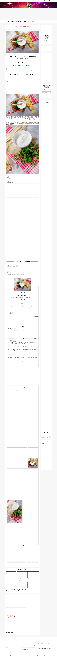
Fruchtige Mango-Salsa (32, 578)
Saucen (28, 26)
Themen (24, 21)
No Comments (24, 60)
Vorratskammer (24, 26)
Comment (7, 619)
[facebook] (10, 655)
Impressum (38, 655)
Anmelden (29, 655)
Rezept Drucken (28, 65)
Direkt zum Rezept (17, 65)
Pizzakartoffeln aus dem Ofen (45, 643)
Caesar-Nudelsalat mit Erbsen (46, 92)
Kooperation (35, 655)
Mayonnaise (22, 274)
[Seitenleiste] (6, 20)
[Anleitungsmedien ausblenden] (36, 338)
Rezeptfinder (18, 21)
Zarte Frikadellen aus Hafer (44, 645)
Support (47, 40)
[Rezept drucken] (35, 316)
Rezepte (12, 21)
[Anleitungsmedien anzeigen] (35, 338)
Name (7, 600)
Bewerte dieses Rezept (9, 615)
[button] (37, 316)
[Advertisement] (28, 14)
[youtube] (7, 655)
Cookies (41, 655)
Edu (38, 646)
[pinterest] (11, 655)
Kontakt (32, 655)
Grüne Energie (25, 645)
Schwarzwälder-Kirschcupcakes (46, 90)
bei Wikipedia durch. (29, 122)
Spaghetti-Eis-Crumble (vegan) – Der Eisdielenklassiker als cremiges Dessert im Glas (46, 86)
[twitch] (6, 655)
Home (8, 21)
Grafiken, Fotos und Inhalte (27, 648)
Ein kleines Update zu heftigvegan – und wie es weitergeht (46, 94)
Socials (33, 21)
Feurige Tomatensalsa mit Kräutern (46, 648)
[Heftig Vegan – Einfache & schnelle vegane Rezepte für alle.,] (28, 5)
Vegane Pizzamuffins (47, 89)
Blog (29, 21)
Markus (39, 645)
